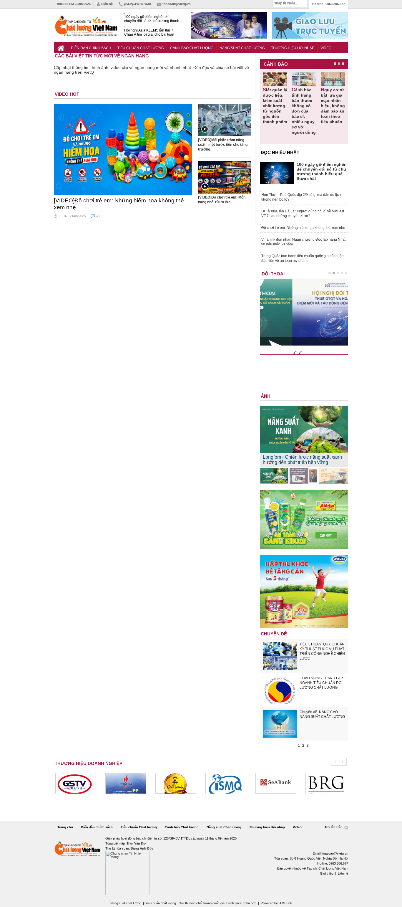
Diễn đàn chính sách (91, 48)
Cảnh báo (276, 64)
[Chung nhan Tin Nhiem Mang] (201, 865)
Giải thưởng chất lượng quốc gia (202, 903)
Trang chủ (65, 827)
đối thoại (273, 273)
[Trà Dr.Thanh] (175, 783)
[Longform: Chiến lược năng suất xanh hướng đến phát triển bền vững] (274, 476)
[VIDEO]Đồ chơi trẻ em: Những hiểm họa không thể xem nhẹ (119, 203)
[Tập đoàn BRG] (325, 783)
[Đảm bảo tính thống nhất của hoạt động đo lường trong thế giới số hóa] (304, 476)
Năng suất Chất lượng (242, 48)
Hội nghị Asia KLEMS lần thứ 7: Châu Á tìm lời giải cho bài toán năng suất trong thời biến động (149, 32)
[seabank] (275, 783)
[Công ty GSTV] (75, 783)
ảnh (265, 396)
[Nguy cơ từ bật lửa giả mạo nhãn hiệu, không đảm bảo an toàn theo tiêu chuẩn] (333, 79)
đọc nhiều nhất (280, 152)
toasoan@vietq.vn (176, 4)
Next (343, 762)
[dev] (125, 783)
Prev (335, 762)
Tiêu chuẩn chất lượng (160, 903)
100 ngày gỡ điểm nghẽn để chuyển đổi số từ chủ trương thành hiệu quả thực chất (151, 19)
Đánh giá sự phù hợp (241, 903)
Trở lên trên (334, 827)
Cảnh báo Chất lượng (191, 48)
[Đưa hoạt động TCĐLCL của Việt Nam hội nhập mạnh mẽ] (333, 476)
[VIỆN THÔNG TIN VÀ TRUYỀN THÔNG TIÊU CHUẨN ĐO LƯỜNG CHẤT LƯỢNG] (225, 783)
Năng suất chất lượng (125, 903)
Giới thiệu (326, 873)
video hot (67, 94)
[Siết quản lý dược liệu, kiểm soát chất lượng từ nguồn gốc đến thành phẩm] (275, 79)
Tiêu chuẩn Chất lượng (140, 48)
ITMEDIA (285, 903)
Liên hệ (107, 4)
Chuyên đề (274, 633)
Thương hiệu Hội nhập (292, 48)
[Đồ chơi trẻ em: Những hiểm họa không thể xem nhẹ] (123, 149)
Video (325, 48)
